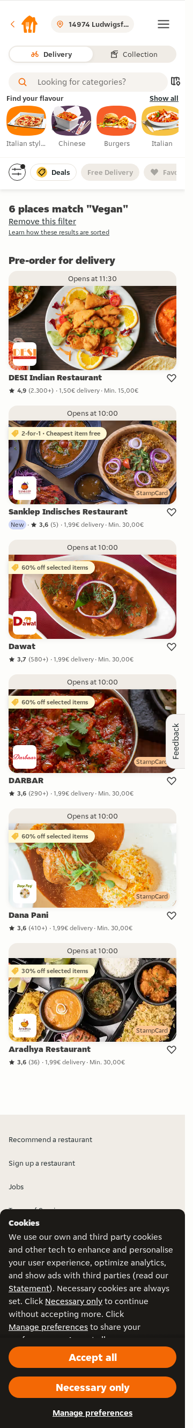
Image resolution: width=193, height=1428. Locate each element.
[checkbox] (26, 127)
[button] (24, 24)
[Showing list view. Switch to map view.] (175, 82)
